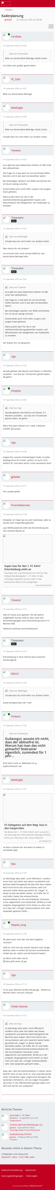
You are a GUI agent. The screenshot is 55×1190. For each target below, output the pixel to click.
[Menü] (51, 3)
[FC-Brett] (6, 3)
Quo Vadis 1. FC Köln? (20, 1115)
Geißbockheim (15, 1120)
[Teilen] (51, 26)
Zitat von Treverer (17, 287)
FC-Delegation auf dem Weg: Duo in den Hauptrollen (25, 826)
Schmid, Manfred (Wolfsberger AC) (26, 1124)
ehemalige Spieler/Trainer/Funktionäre (25, 1130)
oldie (32, 1157)
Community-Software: (28, 1186)
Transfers (13, 1139)
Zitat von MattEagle (18, 236)
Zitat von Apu (15, 1023)
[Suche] (37, 3)
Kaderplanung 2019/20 (20, 1134)
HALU (14, 1157)
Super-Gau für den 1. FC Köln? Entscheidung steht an (22, 567)
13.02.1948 (23, 1157)
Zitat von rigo (15, 408)
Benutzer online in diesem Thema (21, 1148)
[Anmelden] (44, 3)
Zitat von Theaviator (18, 53)
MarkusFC (6, 1157)
